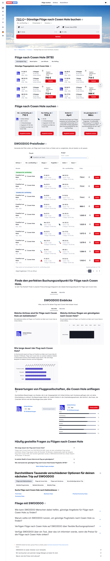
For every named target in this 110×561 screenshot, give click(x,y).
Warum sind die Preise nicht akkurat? (28, 556)
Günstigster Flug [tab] (21, 61)
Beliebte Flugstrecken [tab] (22, 485)
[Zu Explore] (3, 22)
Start (15, 49)
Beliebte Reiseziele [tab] (38, 485)
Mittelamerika (22, 49)
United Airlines (28, 406)
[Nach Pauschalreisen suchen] (3, 18)
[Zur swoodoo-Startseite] (11, 2)
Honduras (29, 49)
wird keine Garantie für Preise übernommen (58, 544)
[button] (3, 3)
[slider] (87, 158)
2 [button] (93, 271)
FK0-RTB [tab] (54, 292)
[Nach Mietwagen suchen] (3, 15)
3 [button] (96, 271)
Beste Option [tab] (33, 61)
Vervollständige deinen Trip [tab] (75, 481)
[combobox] (23, 23)
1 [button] (89, 271)
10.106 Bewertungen (30, 411)
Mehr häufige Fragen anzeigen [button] (45, 466)
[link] (25, 133)
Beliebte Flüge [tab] (51, 485)
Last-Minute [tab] (44, 61)
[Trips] (3, 27)
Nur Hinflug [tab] (55, 61)
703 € (20, 19)
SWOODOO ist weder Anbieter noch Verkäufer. (31, 550)
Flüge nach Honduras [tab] (57, 481)
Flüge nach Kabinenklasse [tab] (24, 481)
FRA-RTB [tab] (62, 292)
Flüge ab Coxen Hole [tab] (41, 481)
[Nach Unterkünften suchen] (3, 11)
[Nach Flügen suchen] (3, 8)
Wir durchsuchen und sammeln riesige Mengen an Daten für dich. (37, 553)
